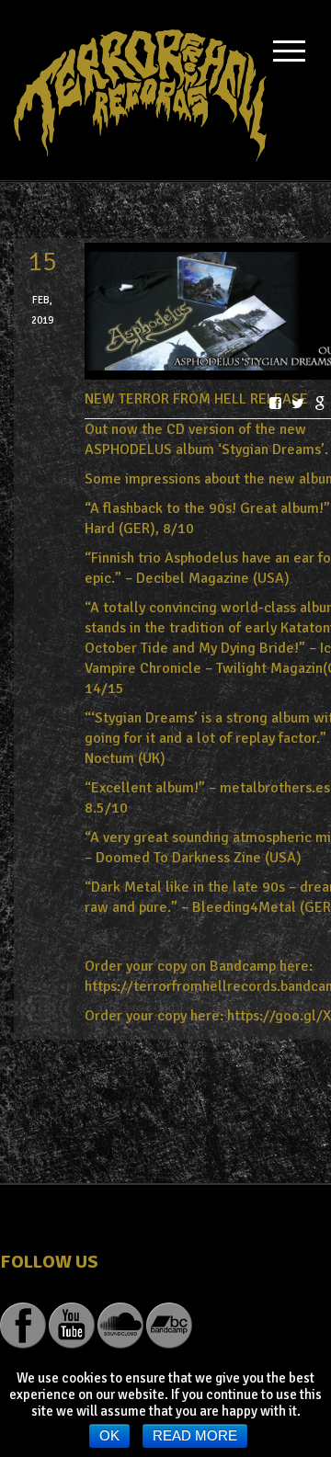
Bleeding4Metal (244, 907)
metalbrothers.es (275, 788)
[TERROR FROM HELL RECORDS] (140, 89)
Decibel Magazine (192, 578)
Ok (109, 1435)
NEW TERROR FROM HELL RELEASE (196, 399)
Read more (195, 1435)
